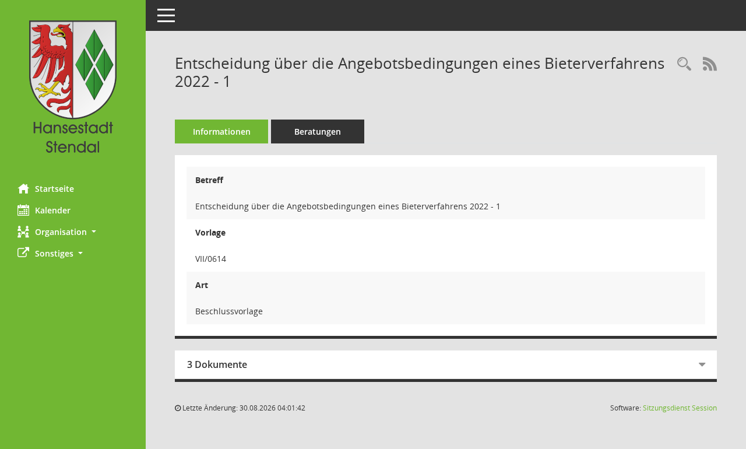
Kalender (53, 210)
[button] (73, 232)
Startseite (54, 188)
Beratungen (317, 131)
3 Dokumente (217, 364)
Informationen (222, 131)
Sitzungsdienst (680, 408)
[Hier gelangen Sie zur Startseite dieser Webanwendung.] (73, 87)
